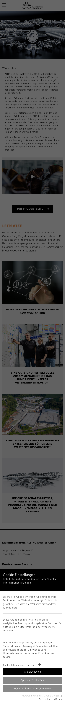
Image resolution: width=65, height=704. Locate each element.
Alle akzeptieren (32, 671)
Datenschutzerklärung (50, 699)
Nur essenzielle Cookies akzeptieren (32, 688)
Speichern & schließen (32, 680)
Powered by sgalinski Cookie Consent (41, 696)
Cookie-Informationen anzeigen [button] (20, 665)
